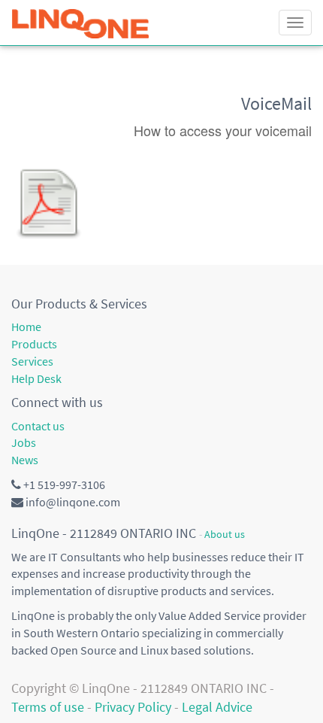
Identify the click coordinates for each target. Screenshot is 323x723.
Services (32, 361)
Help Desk (36, 378)
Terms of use (47, 706)
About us (224, 534)
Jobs (23, 442)
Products (34, 343)
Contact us (38, 425)
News (24, 459)
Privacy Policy (133, 706)
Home (26, 326)
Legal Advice (217, 706)
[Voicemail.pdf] (48, 202)
